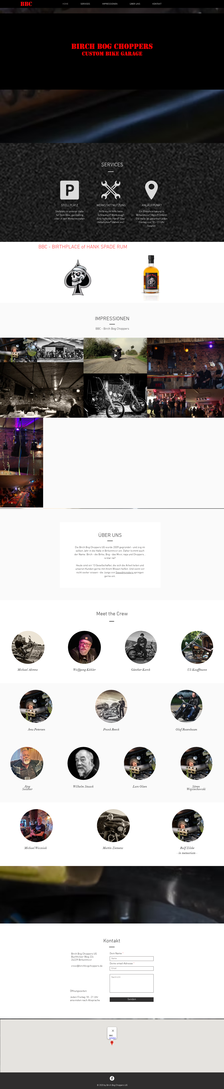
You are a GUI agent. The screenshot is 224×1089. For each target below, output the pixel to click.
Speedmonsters (125, 572)
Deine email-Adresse (121, 963)
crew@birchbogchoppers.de (87, 966)
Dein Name (116, 953)
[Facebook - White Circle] (112, 1078)
